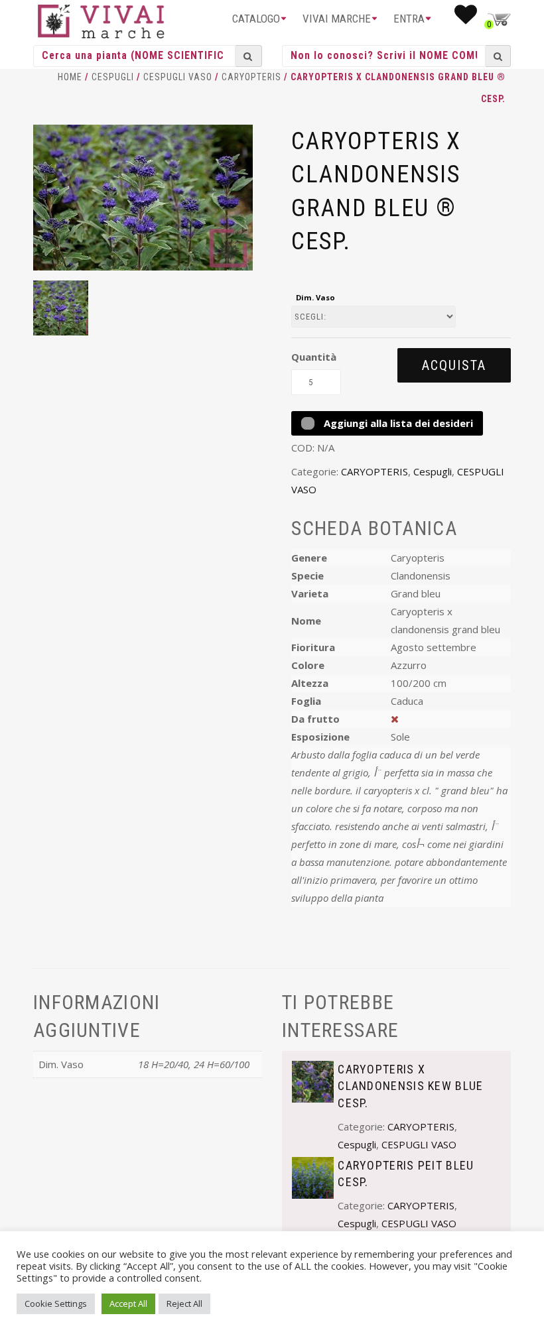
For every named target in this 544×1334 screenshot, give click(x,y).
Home (70, 77)
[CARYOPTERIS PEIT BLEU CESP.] (313, 1176)
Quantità (313, 356)
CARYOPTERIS (251, 77)
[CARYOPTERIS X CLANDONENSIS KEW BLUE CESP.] (313, 1080)
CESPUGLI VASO (177, 77)
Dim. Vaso (315, 297)
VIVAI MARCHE (337, 18)
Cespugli (113, 77)
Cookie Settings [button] (56, 1303)
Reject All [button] (184, 1303)
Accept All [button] (128, 1303)
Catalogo (256, 18)
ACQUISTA (454, 365)
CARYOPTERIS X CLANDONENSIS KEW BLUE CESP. (410, 1085)
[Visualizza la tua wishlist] (465, 18)
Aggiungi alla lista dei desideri (397, 423)
